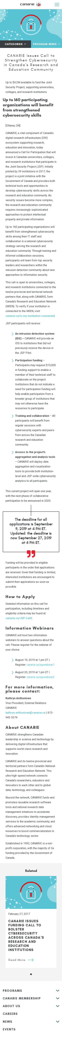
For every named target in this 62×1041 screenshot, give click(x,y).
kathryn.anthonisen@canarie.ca (25, 712)
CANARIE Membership (22, 998)
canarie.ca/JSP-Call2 (19, 618)
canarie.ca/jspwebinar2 (40, 677)
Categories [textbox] (14, 44)
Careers (10, 1014)
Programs (12, 991)
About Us (11, 1006)
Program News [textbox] (45, 44)
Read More (16, 960)
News (7, 1022)
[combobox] (15, 44)
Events (9, 1029)
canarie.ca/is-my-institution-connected (30, 316)
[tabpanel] (31, 922)
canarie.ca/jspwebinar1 (40, 664)
